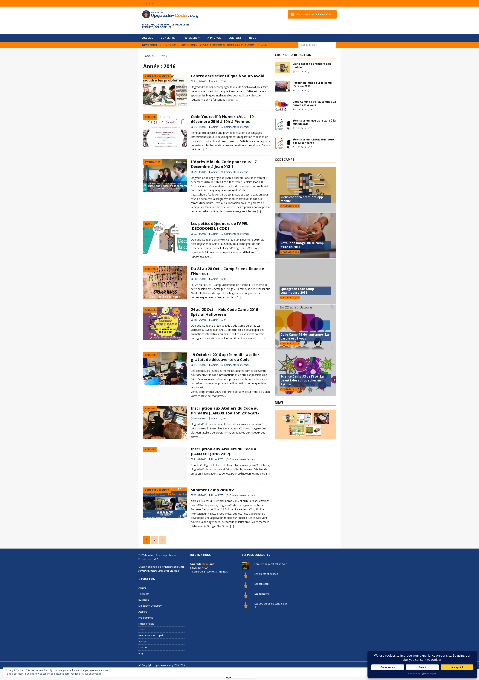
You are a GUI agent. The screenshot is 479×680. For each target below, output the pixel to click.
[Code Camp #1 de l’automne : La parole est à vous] (282, 105)
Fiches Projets (146, 623)
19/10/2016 (200, 319)
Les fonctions (262, 593)
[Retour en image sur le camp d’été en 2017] (282, 86)
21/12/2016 (200, 81)
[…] (237, 99)
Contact (235, 38)
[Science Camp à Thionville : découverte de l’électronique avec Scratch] (304, 418)
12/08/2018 (288, 389)
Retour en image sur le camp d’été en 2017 (312, 84)
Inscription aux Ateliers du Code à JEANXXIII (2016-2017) (223, 451)
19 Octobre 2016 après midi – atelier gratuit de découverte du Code (225, 357)
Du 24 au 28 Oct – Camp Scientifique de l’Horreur (227, 271)
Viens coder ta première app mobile (312, 65)
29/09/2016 (200, 418)
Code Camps (284, 159)
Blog (252, 38)
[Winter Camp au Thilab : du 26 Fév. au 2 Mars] (296, 430)
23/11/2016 (200, 233)
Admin (214, 81)
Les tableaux (261, 583)
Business (143, 599)
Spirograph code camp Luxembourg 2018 (297, 291)
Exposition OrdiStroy (150, 605)
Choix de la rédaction (293, 55)
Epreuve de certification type (270, 564)
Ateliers (191, 38)
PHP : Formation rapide (151, 635)
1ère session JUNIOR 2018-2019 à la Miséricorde (313, 141)
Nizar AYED (217, 459)
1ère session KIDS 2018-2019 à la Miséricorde (314, 122)
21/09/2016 (200, 459)
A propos (214, 38)
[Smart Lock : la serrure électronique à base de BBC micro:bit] (321, 418)
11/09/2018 (300, 147)
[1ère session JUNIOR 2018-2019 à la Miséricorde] (282, 143)
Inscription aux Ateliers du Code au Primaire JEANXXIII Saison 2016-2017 (225, 411)
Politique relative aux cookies (86, 673)
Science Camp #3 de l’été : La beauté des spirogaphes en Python (302, 380)
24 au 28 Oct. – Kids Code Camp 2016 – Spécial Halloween (226, 312)
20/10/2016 (200, 279)
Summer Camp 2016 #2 (212, 489)
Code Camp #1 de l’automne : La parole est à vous (314, 103)
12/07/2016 (200, 495)
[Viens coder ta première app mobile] (282, 67)
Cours (141, 629)
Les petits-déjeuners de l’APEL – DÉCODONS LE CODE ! (221, 226)
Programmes (145, 617)
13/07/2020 (300, 90)
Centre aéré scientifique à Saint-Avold (227, 75)
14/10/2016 (200, 364)
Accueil (147, 38)
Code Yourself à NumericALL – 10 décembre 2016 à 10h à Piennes (222, 119)
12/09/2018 (300, 128)
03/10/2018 (300, 109)
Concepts (168, 38)
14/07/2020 (300, 71)
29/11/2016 (200, 172)
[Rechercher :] (317, 45)
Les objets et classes (266, 573)
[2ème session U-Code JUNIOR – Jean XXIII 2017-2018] (313, 430)
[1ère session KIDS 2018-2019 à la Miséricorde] (282, 124)
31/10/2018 (288, 297)
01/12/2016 (200, 126)
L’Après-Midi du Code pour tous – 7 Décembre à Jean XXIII (224, 164)
